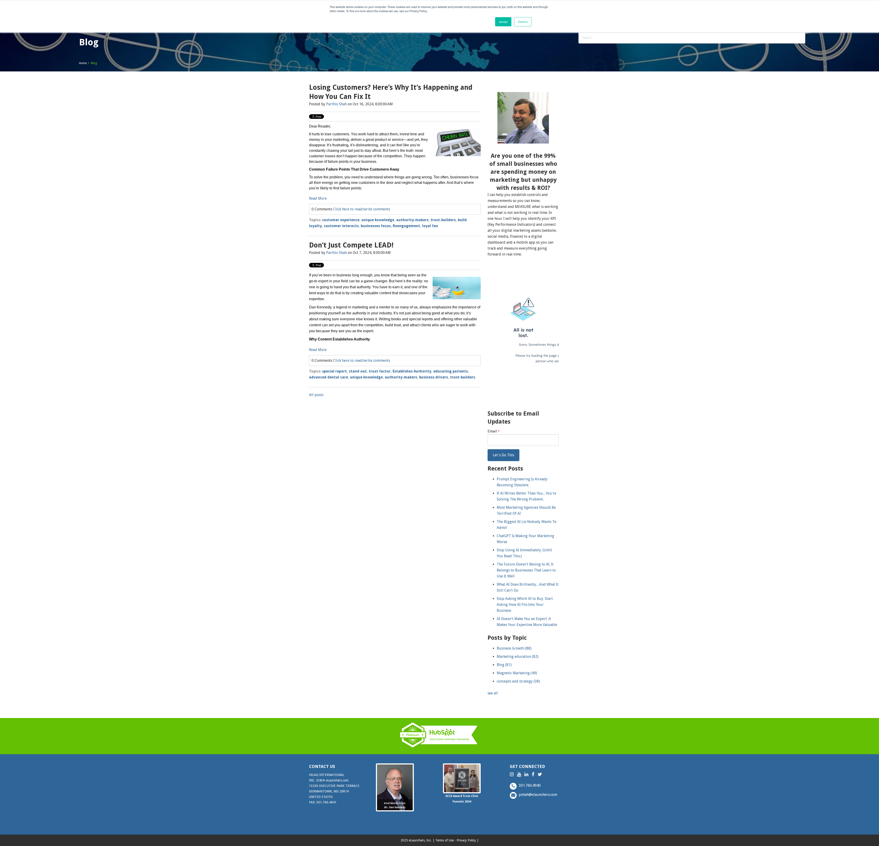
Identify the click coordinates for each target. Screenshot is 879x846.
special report (334, 371)
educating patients (450, 371)
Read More (318, 198)
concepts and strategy (518, 681)
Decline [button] (523, 22)
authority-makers (412, 220)
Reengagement (406, 226)
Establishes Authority (412, 371)
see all (493, 693)
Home (83, 63)
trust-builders (443, 220)
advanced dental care (328, 377)
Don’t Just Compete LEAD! (351, 245)
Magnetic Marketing (517, 673)
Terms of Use (444, 840)
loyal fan (430, 226)
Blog (504, 665)
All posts (316, 395)
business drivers (433, 377)
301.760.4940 (529, 785)
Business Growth (514, 648)
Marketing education (517, 656)
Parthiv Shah (336, 104)
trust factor (380, 371)
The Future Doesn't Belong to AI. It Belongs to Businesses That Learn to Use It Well (526, 570)
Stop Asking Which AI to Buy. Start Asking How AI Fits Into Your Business (525, 604)
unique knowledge (377, 220)
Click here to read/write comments (361, 209)
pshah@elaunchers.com (537, 794)
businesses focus (376, 226)
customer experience (340, 220)
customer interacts (341, 226)
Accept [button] (503, 22)
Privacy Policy (466, 840)
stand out (358, 371)
